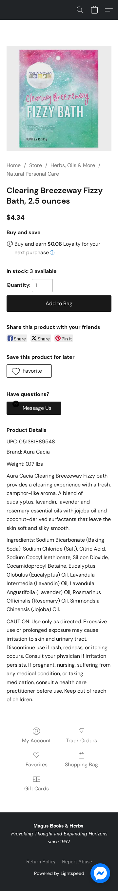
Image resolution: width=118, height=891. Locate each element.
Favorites (37, 764)
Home (14, 165)
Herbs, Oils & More (72, 165)
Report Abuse (77, 862)
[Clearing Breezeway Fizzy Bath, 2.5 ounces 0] (59, 98)
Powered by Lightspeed (59, 873)
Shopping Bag (81, 764)
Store (35, 165)
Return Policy (40, 862)
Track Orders (81, 740)
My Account (36, 740)
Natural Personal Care (33, 173)
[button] (80, 10)
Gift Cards (36, 788)
